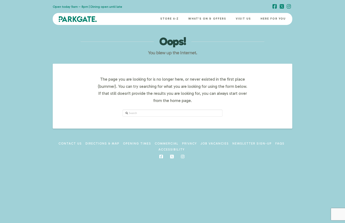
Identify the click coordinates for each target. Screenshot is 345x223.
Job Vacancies (214, 143)
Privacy (189, 143)
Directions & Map (102, 143)
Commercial (166, 143)
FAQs (280, 143)
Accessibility (172, 149)
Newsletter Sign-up (252, 143)
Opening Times (137, 143)
